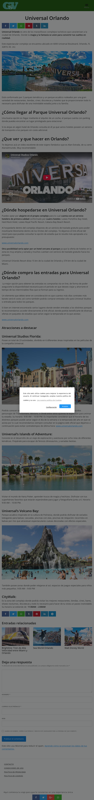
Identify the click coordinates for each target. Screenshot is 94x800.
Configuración (51, 407)
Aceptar (65, 406)
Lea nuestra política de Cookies (49, 400)
